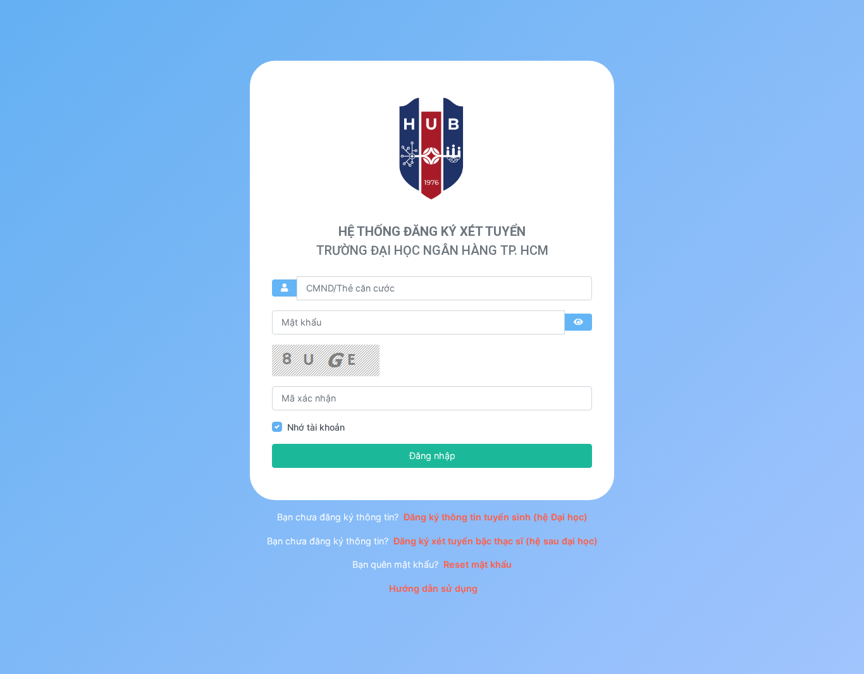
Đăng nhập (432, 455)
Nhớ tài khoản (316, 427)
